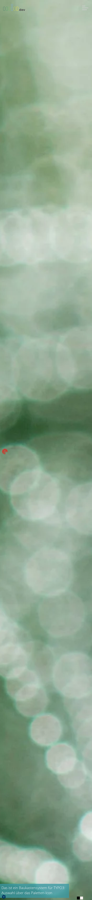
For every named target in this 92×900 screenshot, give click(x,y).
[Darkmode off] (81, 898)
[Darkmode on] (78, 898)
